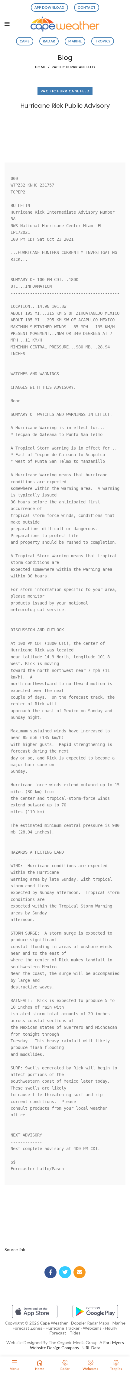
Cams (25, 41)
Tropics (102, 41)
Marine (75, 41)
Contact (87, 7)
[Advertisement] (65, 134)
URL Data (91, 1347)
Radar (49, 41)
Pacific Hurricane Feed (73, 67)
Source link (15, 1249)
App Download (49, 7)
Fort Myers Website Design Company (77, 1345)
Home (40, 67)
